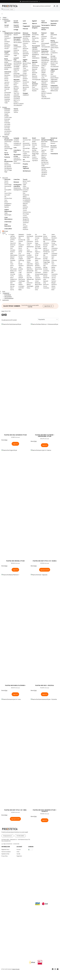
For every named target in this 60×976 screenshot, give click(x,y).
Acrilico (6, 163)
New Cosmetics (55, 247)
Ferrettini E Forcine (26, 83)
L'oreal (37, 281)
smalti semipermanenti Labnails (46, 167)
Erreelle (21, 269)
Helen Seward (54, 235)
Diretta (6, 78)
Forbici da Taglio (16, 54)
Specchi (34, 23)
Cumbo (29, 260)
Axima (36, 241)
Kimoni (6, 43)
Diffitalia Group (54, 242)
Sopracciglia (7, 215)
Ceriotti (21, 241)
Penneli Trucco (25, 209)
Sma (53, 262)
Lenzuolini (7, 195)
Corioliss (12, 250)
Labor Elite (30, 264)
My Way (45, 258)
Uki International (38, 235)
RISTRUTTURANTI (19, 75)
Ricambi (34, 91)
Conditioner (17, 33)
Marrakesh (46, 250)
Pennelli (34, 33)
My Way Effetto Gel (35, 151)
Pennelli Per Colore (35, 42)
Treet (11, 264)
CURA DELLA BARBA (8, 61)
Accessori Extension (7, 111)
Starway (45, 245)
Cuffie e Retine (25, 76)
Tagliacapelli (54, 79)
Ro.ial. (36, 255)
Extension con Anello (7, 123)
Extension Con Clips (7, 127)
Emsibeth (54, 250)
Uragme (21, 258)
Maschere (16, 79)
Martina (29, 267)
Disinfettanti (54, 141)
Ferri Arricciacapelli (45, 42)
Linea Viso (17, 179)
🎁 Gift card (5, 231)
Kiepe (36, 243)
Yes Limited (13, 269)
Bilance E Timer (25, 67)
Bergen (54, 283)
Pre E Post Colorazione (44, 50)
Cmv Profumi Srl (22, 254)
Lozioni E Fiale (16, 58)
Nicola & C (54, 238)
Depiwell (45, 281)
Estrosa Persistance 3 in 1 (45, 146)
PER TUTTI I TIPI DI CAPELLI (44, 89)
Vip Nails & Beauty (44, 175)
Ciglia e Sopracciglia (8, 210)
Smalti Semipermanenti (46, 139)
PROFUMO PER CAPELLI (54, 60)
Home (2, 311)
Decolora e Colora (7, 76)
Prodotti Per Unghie (26, 152)
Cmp (44, 283)
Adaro (20, 283)
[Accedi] (54, 6)
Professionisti (6, 293)
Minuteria (25, 85)
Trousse (25, 226)
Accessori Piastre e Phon (44, 38)
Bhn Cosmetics (55, 273)
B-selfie (29, 234)
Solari (52, 33)
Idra (20, 238)
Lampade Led (17, 143)
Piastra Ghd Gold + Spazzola (44, 685)
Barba (6, 59)
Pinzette (25, 164)
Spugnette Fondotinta (26, 220)
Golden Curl (13, 279)
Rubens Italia (12, 252)
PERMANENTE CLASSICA (36, 52)
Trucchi (25, 179)
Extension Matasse (7, 133)
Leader (29, 258)
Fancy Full (13, 243)
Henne (6, 80)
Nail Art (25, 138)
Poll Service (46, 252)
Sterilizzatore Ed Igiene (36, 27)
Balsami (16, 34)
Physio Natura (45, 247)
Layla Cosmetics (30, 240)
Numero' (54, 281)
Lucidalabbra (26, 202)
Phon (33, 87)
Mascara (25, 203)
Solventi (53, 143)
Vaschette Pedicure (54, 24)
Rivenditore (7, 295)
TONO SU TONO (6, 102)
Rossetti (25, 217)
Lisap (20, 272)
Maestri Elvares (12, 257)
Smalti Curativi (34, 156)
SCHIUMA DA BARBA (8, 68)
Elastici (25, 80)
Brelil (53, 289)
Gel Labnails (7, 166)
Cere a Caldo (7, 184)
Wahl (28, 238)
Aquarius (21, 265)
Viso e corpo (5, 177)
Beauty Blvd (38, 284)
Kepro (53, 240)
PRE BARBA (7, 66)
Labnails (45, 253)
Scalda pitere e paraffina (17, 185)
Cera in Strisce (6, 182)
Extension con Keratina (7, 130)
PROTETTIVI (44, 53)
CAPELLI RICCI (16, 84)
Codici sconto (5, 300)
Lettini (25, 23)
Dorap (28, 253)
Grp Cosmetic (54, 259)
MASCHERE (54, 34)
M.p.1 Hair (29, 277)
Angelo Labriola (12, 235)
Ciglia (5, 213)
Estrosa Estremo (34, 144)
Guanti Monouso (25, 47)
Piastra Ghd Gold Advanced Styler (15, 435)
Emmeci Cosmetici (46, 269)
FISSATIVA (16, 70)
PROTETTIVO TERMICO (54, 64)
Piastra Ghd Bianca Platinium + (15, 685)
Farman (21, 257)
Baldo (20, 289)
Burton (37, 288)
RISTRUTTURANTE (46, 93)
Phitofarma (46, 260)
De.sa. (20, 248)
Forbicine (7, 157)
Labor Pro (54, 245)
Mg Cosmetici (46, 242)
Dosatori (25, 78)
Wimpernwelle (39, 274)
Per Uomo (7, 94)
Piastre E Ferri (44, 33)
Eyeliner (25, 191)
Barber (53, 267)
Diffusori (34, 85)
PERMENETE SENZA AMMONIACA (35, 56)
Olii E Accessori (53, 75)
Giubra (20, 250)
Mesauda (34, 148)
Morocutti (38, 258)
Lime (15, 147)
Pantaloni (7, 47)
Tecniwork (35, 159)
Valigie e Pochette (25, 228)
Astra (28, 250)
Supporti (16, 110)
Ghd (11, 248)
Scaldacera (7, 205)
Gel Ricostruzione (8, 160)
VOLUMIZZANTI (18, 105)
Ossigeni (25, 93)
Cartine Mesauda (7, 145)
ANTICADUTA (17, 61)
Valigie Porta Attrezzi (45, 28)
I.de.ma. (54, 277)
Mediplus (12, 281)
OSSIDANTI (26, 95)
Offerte (4, 17)
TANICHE (43, 97)
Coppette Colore (25, 71)
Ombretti (25, 207)
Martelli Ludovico (37, 276)
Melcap (45, 267)
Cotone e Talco (25, 44)
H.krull (28, 245)
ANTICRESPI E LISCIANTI (54, 43)
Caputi (53, 279)
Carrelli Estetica (16, 21)
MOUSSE (53, 56)
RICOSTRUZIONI (55, 87)
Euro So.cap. (22, 240)
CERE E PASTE (54, 47)
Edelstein (54, 255)
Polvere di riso (27, 212)
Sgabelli (34, 21)
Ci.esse (37, 238)
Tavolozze (25, 222)
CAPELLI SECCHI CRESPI (43, 70)
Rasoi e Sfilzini (54, 78)
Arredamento (5, 19)
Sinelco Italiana (45, 273)
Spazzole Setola (34, 73)
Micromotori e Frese (17, 155)
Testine (16, 109)
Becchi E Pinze (27, 63)
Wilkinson (29, 252)
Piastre (43, 45)
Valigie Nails (26, 157)
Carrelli (6, 25)
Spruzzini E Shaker (26, 88)
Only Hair (12, 274)
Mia (44, 255)
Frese (15, 161)
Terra (24, 224)
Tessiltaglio (22, 281)
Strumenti (53, 146)
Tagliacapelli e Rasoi (54, 70)
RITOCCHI (7, 96)
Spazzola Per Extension (35, 66)
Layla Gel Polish (43, 151)
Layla (33, 147)
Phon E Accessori (35, 83)
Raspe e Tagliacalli (26, 167)
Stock (3, 291)
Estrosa (43, 143)
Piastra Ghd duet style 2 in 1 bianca (44, 561)
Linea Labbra (8, 228)
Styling (53, 41)
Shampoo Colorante (7, 98)
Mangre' (43, 157)
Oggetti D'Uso (25, 60)
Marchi (3, 233)
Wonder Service (12, 285)
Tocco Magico (37, 263)
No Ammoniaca (7, 91)
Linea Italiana (21, 275)
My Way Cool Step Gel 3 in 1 (45, 163)
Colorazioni (7, 72)
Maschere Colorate (7, 88)
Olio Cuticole (26, 161)
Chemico (29, 243)
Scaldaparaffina (18, 190)
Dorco (12, 265)
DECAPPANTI (17, 41)
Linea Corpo (7, 221)
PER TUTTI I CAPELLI (17, 101)
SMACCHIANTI (45, 54)
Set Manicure (27, 171)
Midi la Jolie (44, 160)
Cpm (53, 257)
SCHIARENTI (17, 77)
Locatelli (29, 255)
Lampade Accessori (16, 140)
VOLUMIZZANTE (45, 98)
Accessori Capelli (7, 52)
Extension (4, 107)
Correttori (25, 190)
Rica (44, 234)
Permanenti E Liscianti (36, 46)
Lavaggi (16, 29)
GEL (52, 49)
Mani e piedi (5, 136)
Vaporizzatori (54, 21)
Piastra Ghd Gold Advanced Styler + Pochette (44, 810)
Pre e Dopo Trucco (26, 214)
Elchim (28, 276)
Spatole (6, 207)
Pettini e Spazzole (34, 61)
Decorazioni (26, 143)
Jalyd (20, 267)
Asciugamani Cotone (8, 35)
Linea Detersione (7, 225)
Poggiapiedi (26, 26)
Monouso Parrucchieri (26, 33)
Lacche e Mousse (6, 83)
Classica (6, 73)
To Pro (12, 276)
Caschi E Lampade (16, 26)
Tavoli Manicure (44, 21)
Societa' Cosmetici (38, 266)
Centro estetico (8, 298)
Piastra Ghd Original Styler (15, 561)
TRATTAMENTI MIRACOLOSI (55, 90)
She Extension (29, 282)
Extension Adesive (7, 120)
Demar (20, 252)
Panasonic (13, 238)
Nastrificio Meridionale (30, 269)
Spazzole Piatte (34, 70)
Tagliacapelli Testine (54, 82)
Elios (11, 267)
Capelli (3, 31)
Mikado (12, 272)
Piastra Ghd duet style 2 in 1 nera (15, 810)
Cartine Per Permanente (26, 40)
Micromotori (17, 163)
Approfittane (47, 306)
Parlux (28, 288)
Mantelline (7, 45)
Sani (11, 283)
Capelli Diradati (6, 115)
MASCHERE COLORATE (17, 97)
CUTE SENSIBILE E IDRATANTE (44, 79)
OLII (52, 36)
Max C (12, 288)
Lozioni (6, 85)
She (11, 262)
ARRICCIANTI (54, 46)
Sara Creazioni (21, 244)
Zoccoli (6, 48)
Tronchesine (54, 153)
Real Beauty (30, 257)
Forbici (16, 45)
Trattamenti (54, 85)
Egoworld (21, 236)
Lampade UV (17, 145)
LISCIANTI (16, 95)
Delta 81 (21, 277)
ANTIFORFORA (18, 63)
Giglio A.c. (37, 252)
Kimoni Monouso (25, 51)
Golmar (20, 246)
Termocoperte (45, 25)
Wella (36, 260)
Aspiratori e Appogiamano (17, 158)
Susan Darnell (53, 269)
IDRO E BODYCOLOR (26, 197)
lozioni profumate (17, 72)
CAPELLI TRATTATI (16, 92)
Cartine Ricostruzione (8, 139)
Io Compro (21, 286)
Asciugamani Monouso (26, 37)
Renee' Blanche (45, 237)
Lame (52, 72)
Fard (24, 193)
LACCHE (53, 51)
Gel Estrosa (7, 165)
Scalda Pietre (17, 188)
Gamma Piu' (30, 265)
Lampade (16, 138)
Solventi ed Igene (54, 139)
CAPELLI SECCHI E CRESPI (16, 88)
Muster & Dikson (54, 285)
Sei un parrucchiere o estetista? (42, 6)
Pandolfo (12, 260)
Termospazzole (36, 79)
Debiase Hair (30, 279)
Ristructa (45, 284)
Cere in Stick (7, 193)
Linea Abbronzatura (8, 218)
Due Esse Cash (29, 273)
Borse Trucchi (26, 181)
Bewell (20, 264)
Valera (28, 262)
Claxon (53, 288)
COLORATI (16, 68)
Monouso (16, 182)
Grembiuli (7, 41)
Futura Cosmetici (46, 287)
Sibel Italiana (13, 255)
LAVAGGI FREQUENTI (44, 83)
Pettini (34, 64)
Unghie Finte (26, 155)
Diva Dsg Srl (30, 236)
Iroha (36, 289)
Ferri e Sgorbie (6, 153)
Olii (24, 159)
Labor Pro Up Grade (37, 245)
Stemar (45, 276)
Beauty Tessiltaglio (30, 285)
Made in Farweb (15, 969)
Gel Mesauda (8, 168)
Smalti (34, 138)
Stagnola (25, 55)
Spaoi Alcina (38, 269)
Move (11, 277)
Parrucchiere (8, 296)
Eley (36, 271)
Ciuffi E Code (8, 117)
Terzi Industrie (54, 264)
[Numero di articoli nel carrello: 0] (57, 6)
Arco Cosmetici (54, 252)
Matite (24, 205)
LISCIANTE (44, 86)
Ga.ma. (12, 289)
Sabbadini (21, 234)
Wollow (21, 284)
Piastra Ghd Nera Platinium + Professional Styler (44, 435)
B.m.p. (36, 240)
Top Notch (35, 160)
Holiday (37, 286)
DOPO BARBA (8, 64)
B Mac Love (13, 271)
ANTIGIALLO (17, 65)
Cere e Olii (7, 179)
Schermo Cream (12, 245)
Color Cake (26, 188)
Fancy (20, 271)
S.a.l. (36, 257)
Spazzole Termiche (34, 77)
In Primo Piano (12, 240)
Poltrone (25, 28)
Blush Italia (44, 141)
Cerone (25, 183)
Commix (54, 276)
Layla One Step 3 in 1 (44, 154)
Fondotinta (26, 195)
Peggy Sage (35, 153)
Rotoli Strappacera (7, 202)
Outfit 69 (21, 288)
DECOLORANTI (18, 42)
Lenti (24, 21)
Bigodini (25, 65)
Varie (24, 57)
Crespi (24, 73)
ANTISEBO (16, 66)
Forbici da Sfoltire (16, 51)
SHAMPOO (53, 38)
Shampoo (44, 57)
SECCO (43, 95)
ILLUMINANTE (26, 200)
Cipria (24, 186)
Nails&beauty (47, 240)
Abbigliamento (8, 33)
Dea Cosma (22, 279)
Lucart (37, 253)
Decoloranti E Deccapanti (18, 38)
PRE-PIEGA (54, 58)
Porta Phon (35, 89)
